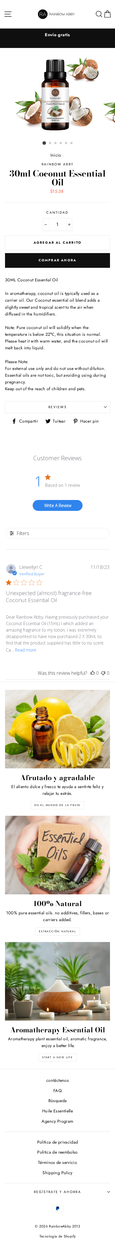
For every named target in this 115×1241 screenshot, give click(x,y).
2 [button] (50, 143)
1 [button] (44, 143)
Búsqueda (57, 1101)
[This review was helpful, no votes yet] (93, 673)
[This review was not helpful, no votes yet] (103, 673)
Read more (25, 650)
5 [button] (66, 143)
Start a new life (57, 1057)
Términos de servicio (57, 1162)
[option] (57, 34)
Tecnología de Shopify (58, 1236)
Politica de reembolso (57, 1152)
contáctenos (57, 1080)
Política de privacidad (57, 1142)
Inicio (55, 155)
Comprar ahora (58, 260)
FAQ (57, 1091)
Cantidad (57, 212)
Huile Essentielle (57, 1111)
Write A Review (57, 505)
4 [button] (61, 143)
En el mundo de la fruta (57, 805)
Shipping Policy (57, 1173)
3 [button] (55, 143)
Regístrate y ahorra (57, 1192)
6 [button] (71, 143)
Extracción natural (57, 931)
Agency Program (57, 1121)
